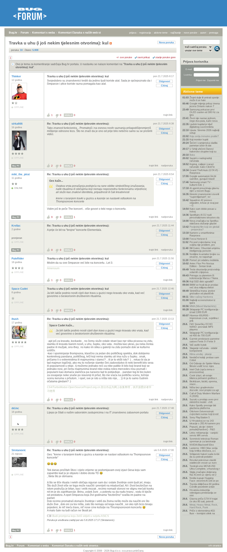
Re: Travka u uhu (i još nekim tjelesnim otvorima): (78, 123)
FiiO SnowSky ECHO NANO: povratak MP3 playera (201, 327)
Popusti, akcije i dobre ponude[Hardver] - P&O (202, 428)
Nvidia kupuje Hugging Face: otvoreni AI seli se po (204, 479)
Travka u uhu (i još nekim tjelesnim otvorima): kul (78, 76)
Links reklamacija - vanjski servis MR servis (204, 434)
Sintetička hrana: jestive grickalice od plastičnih (202, 292)
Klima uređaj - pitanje (201, 354)
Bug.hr (13, 32)
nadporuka (167, 165)
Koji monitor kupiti (199, 139)
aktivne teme (161, 32)
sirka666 (17, 123)
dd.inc (16, 408)
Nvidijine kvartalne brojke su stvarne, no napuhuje (205, 255)
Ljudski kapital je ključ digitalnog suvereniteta (201, 125)
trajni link (168, 115)
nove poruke (190, 32)
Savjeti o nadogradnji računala (201, 159)
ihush (15, 319)
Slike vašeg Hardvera (201, 296)
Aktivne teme (193, 91)
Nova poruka (166, 42)
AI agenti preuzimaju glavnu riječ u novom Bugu (204, 189)
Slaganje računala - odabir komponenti (203, 349)
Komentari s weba (43, 32)
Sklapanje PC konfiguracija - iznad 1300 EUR (205, 310)
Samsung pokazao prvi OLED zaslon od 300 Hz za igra (204, 112)
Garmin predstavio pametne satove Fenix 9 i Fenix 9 (204, 340)
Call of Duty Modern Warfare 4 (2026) (205, 394)
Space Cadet (20, 288)
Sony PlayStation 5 (200, 417)
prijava (132, 32)
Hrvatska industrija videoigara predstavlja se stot (203, 493)
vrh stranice (214, 545)
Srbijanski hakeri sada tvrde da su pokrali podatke (204, 455)
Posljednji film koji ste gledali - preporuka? (204, 228)
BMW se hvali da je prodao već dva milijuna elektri (204, 286)
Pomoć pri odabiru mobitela (204, 260)
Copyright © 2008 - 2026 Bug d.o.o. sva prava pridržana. (113, 550)
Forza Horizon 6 (198, 238)
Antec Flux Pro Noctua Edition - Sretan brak (202, 264)
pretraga (213, 32)
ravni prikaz (143, 57)
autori (203, 32)
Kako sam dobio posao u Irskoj (203, 210)
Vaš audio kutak (198, 344)
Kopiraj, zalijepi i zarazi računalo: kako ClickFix (202, 165)
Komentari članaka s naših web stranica (83, 32)
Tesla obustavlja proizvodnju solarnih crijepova (205, 270)
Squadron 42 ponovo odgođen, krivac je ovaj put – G (204, 203)
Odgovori (164, 81)
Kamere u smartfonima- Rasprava (202, 234)
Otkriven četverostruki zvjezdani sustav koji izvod (204, 412)
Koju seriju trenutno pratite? (204, 136)
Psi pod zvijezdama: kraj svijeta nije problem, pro (203, 243)
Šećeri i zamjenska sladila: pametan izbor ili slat (204, 144)
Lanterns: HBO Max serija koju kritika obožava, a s (203, 449)
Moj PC (16, 166)
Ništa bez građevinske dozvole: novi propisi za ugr (204, 388)
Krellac (16, 225)
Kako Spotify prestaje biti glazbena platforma (203, 406)
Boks (192, 154)
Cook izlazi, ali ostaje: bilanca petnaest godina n (203, 376)
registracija (145, 32)
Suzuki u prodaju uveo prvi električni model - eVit (204, 400)
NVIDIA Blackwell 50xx (202, 444)
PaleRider (18, 258)
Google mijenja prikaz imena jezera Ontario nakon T (205, 105)
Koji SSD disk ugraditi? (202, 281)
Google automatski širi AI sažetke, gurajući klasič (203, 177)
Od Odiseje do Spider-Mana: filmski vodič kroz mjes (205, 364)
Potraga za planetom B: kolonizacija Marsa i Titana (204, 276)
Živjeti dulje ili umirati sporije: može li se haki (204, 99)
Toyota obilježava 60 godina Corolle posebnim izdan (204, 485)
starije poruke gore (165, 57)
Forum (25, 32)
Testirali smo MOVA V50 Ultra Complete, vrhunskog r (205, 467)
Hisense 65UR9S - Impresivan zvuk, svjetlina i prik (204, 318)
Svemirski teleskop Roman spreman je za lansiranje (204, 440)
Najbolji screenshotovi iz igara (202, 301)
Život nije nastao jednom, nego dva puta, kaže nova (203, 119)
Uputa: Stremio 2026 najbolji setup (204, 131)
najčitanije (175, 32)
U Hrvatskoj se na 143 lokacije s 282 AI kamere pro (205, 422)
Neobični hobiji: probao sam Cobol (204, 358)
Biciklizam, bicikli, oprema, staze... (203, 382)
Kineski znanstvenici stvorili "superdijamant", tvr (204, 195)
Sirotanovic (19, 450)
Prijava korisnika (195, 61)
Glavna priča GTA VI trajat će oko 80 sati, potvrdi (203, 500)
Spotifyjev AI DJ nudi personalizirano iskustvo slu (204, 216)
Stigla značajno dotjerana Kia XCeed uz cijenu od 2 (203, 473)
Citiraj (164, 85)
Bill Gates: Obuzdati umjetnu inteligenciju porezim (205, 249)
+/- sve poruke (124, 57)
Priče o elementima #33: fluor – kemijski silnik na (202, 512)
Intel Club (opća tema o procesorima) (202, 370)
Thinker (17, 76)
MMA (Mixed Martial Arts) (203, 306)
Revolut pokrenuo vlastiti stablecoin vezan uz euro (203, 461)
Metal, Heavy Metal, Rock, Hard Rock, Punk (204, 506)
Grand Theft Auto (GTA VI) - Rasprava (204, 171)
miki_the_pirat (21, 174)
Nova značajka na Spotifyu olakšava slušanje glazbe (204, 222)
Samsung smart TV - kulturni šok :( (201, 183)
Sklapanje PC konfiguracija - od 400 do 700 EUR (205, 334)
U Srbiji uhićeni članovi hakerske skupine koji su (203, 150)
